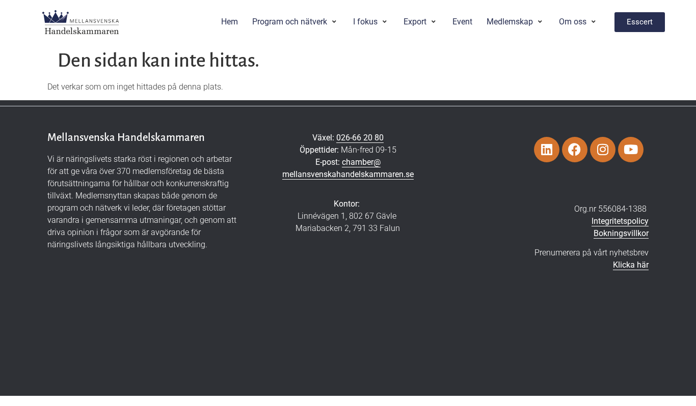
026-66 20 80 (360, 137)
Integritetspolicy (620, 221)
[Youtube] (631, 149)
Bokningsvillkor (621, 233)
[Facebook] (574, 149)
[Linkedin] (546, 149)
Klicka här (631, 265)
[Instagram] (602, 149)
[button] (295, 22)
